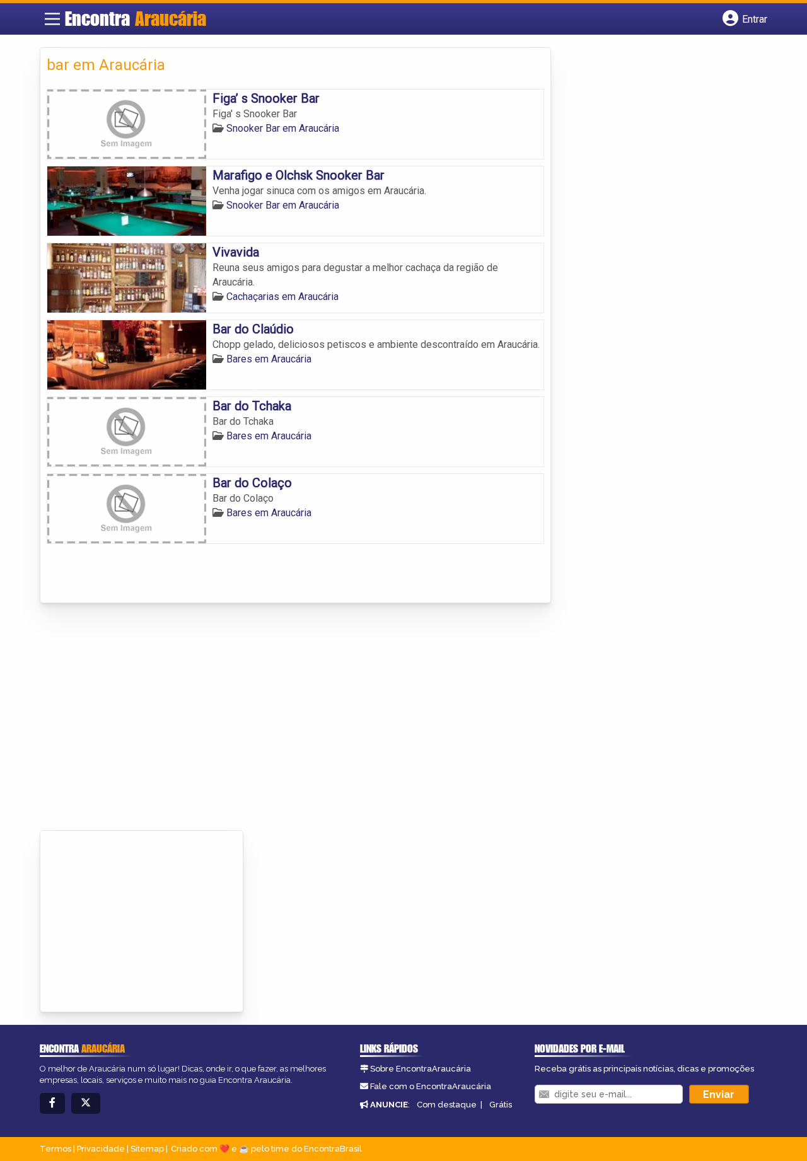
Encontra (135, 18)
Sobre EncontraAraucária (420, 1068)
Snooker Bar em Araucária (282, 128)
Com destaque (447, 1104)
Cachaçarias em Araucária (282, 297)
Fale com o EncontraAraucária (430, 1086)
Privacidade (101, 1148)
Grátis (500, 1104)
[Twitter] (85, 1103)
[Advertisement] (404, 716)
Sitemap (147, 1148)
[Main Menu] (52, 19)
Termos (55, 1148)
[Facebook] (52, 1103)
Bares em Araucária (268, 359)
